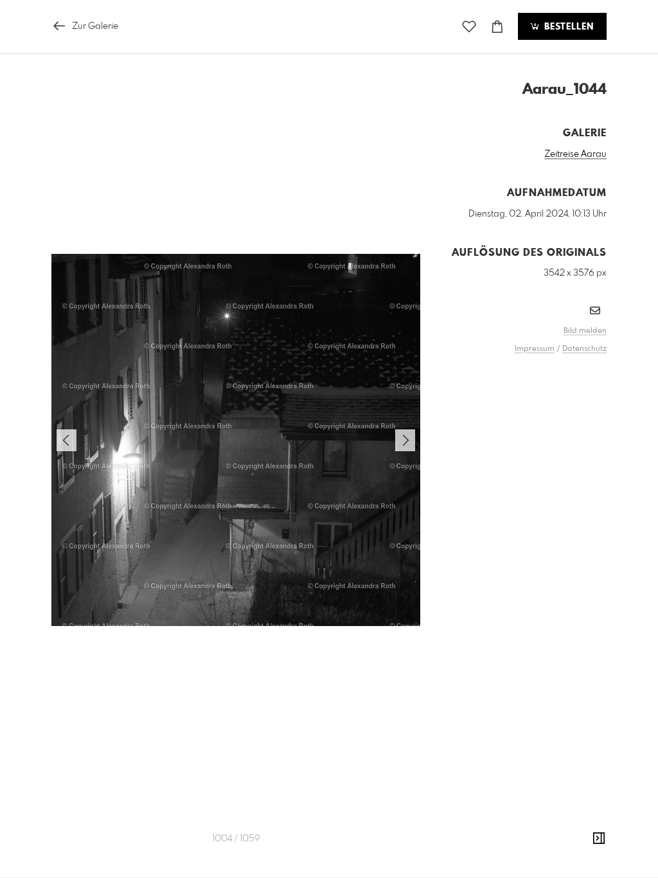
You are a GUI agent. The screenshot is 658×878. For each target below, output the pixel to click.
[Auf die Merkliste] (469, 26)
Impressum (535, 349)
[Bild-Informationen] (599, 839)
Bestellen (567, 26)
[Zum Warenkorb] (497, 26)
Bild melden (585, 331)
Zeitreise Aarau (575, 154)
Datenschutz (584, 349)
